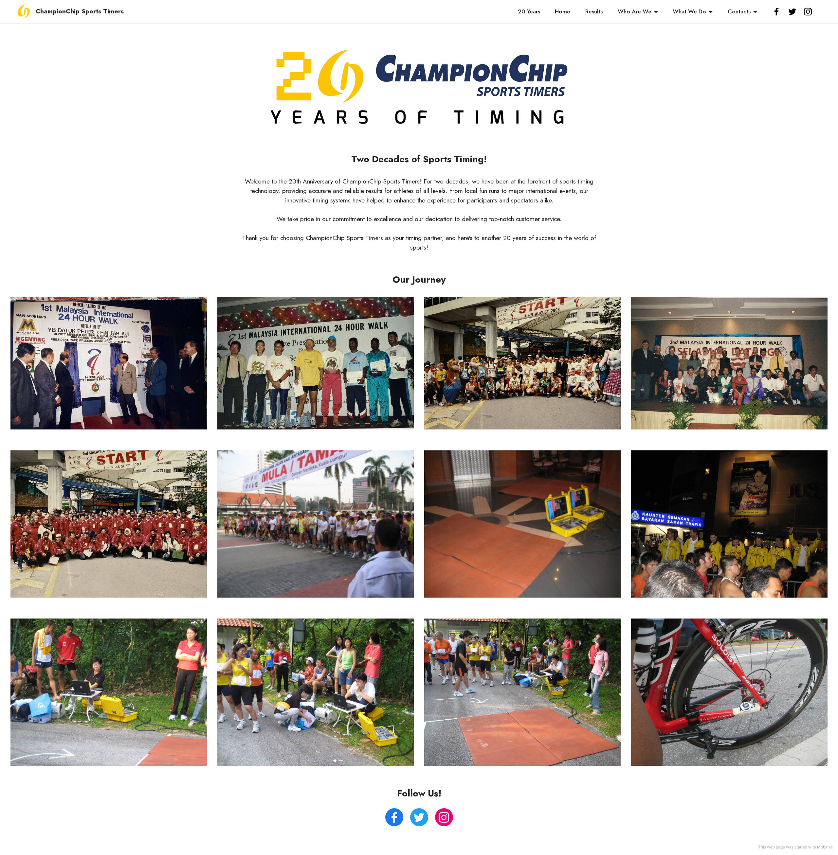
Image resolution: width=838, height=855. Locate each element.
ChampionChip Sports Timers (80, 11)
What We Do (689, 11)
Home (562, 11)
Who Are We (634, 11)
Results (594, 11)
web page (776, 847)
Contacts (739, 11)
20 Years (529, 11)
